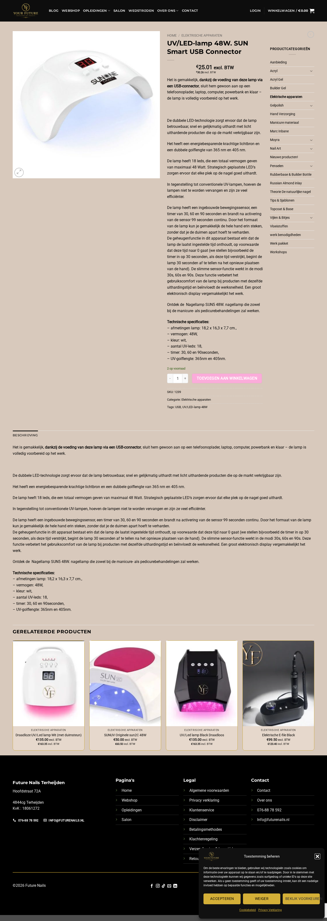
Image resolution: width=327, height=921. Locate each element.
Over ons (264, 800)
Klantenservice (201, 810)
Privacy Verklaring (270, 910)
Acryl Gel (276, 80)
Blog (53, 10)
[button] (317, 856)
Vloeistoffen (279, 226)
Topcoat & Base (281, 209)
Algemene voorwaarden (209, 790)
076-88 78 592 (269, 810)
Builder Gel (278, 88)
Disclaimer (198, 819)
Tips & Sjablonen (282, 200)
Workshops (278, 252)
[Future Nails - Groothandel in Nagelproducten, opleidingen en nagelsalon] (27, 11)
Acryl (273, 71)
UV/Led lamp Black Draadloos (202, 735)
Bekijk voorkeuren (302, 899)
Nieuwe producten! (284, 157)
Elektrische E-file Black (278, 735)
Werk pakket (279, 243)
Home (172, 35)
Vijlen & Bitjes (280, 218)
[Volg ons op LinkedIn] (175, 886)
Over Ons (166, 10)
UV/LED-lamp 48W (195, 407)
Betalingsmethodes (205, 829)
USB (178, 407)
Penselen (276, 166)
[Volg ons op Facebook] (152, 886)
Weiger (262, 899)
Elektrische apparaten (201, 35)
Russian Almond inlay (286, 183)
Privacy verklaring (204, 800)
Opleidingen (95, 10)
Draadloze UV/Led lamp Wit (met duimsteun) (49, 735)
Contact (190, 10)
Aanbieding (278, 62)
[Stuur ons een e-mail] (169, 886)
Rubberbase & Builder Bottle (290, 175)
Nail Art (275, 148)
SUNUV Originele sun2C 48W (125, 735)
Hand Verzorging (282, 114)
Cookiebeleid (247, 910)
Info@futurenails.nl (273, 819)
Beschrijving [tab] (25, 435)
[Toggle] (311, 70)
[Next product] (310, 34)
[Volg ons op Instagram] (157, 886)
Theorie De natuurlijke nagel (290, 192)
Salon (119, 10)
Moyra (275, 140)
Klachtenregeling (203, 839)
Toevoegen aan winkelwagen (227, 378)
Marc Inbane (279, 131)
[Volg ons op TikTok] (163, 886)
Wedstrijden (141, 10)
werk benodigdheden (285, 235)
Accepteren (222, 899)
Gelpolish (277, 105)
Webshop (71, 10)
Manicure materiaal (284, 123)
